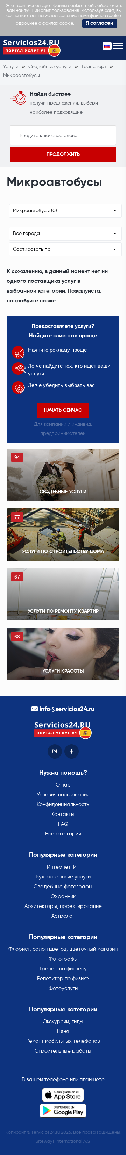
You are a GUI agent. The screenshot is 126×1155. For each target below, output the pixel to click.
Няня (63, 1031)
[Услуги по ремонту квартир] (63, 594)
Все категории (63, 834)
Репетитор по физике (63, 978)
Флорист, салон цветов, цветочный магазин (63, 949)
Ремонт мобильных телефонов (63, 1041)
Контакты (63, 814)
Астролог (63, 916)
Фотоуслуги (63, 988)
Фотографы (63, 959)
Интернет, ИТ (63, 867)
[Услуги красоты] (63, 654)
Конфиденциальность (63, 804)
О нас (63, 785)
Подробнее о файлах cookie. (43, 23)
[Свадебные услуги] (63, 475)
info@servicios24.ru (67, 709)
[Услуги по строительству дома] (63, 534)
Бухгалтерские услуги (63, 877)
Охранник (63, 896)
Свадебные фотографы (63, 886)
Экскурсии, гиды (63, 1021)
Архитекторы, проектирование (63, 906)
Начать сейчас (63, 410)
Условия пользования (63, 794)
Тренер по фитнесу (63, 968)
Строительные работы (63, 1051)
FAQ (63, 824)
